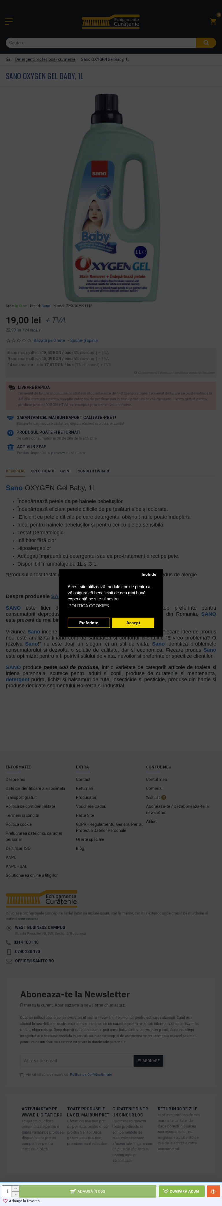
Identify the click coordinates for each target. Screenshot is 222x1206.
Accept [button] (133, 623)
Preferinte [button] (88, 623)
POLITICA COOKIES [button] (89, 606)
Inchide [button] (149, 574)
